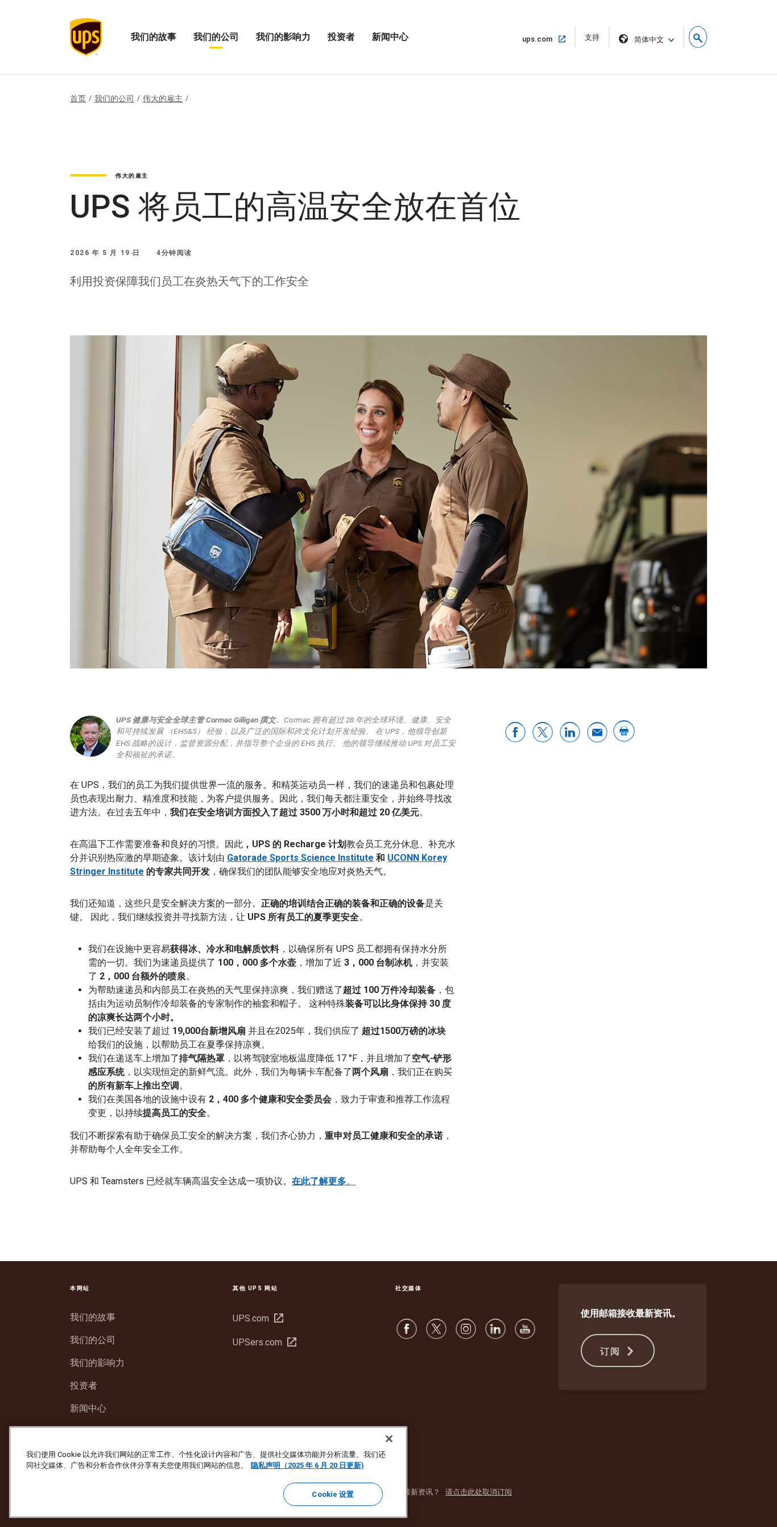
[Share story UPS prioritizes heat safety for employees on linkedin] (570, 733)
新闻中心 (390, 36)
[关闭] (389, 1438)
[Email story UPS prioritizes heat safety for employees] (597, 733)
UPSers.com (263, 1342)
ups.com (541, 38)
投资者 (341, 36)
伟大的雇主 (163, 98)
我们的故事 (153, 36)
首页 (78, 98)
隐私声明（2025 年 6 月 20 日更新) (307, 1466)
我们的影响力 (283, 36)
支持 (596, 40)
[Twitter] (436, 1334)
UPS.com (256, 1318)
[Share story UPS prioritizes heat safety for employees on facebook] (515, 733)
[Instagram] (465, 1334)
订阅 (611, 1351)
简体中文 (649, 39)
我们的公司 (216, 36)
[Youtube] (525, 1334)
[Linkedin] (495, 1334)
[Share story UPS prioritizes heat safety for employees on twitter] (542, 733)
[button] (698, 37)
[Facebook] (406, 1334)
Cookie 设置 (333, 1494)
